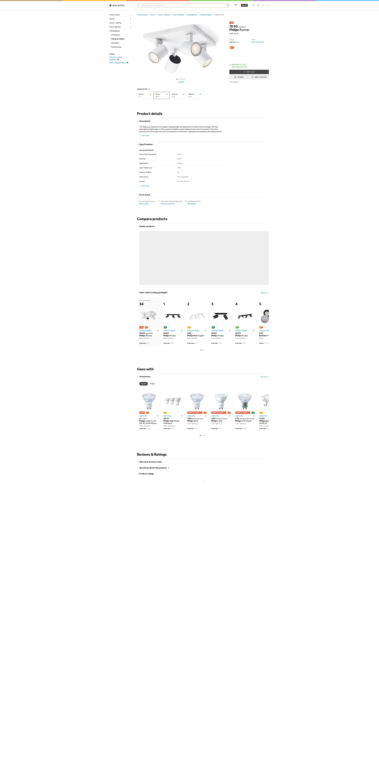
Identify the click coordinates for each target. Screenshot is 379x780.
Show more (145, 136)
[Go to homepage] (116, 5)
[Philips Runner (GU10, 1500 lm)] (221, 252)
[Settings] (235, 5)
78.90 (233, 26)
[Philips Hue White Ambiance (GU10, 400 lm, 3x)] (173, 403)
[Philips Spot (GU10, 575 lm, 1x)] (197, 403)
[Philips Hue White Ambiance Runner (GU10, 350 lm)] (245, 252)
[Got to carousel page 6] (184, 79)
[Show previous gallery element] (137, 48)
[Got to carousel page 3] (180, 79)
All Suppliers (192, 204)
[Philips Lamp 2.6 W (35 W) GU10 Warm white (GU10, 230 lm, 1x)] (149, 403)
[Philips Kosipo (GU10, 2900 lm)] (173, 314)
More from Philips (258, 41)
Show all (263, 227)
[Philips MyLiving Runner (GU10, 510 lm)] (269, 252)
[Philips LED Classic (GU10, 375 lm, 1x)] (245, 403)
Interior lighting (114, 27)
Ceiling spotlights (118, 39)
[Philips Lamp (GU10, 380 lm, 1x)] (221, 403)
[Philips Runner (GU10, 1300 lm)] (197, 252)
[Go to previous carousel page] (141, 252)
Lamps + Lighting (115, 23)
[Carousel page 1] (176, 79)
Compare (240, 77)
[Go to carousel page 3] (203, 276)
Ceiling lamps (115, 35)
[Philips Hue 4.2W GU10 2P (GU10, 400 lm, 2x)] (269, 403)
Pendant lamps (116, 47)
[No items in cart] (267, 5)
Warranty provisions (168, 204)
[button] (231, 47)
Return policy (144, 204)
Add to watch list (261, 77)
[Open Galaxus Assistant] (253, 5)
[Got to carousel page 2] (178, 79)
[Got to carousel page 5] (183, 79)
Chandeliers (115, 43)
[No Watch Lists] (263, 5)
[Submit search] (139, 5)
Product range (114, 15)
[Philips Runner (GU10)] (173, 252)
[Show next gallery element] (226, 48)
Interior (112, 19)
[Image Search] (227, 5)
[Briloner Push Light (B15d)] (269, 314)
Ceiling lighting (114, 31)
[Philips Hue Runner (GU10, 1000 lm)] (149, 252)
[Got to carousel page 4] (181, 79)
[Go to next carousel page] (265, 252)
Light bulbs (143, 408)
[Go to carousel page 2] (201, 276)
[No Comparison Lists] (258, 5)
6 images (181, 82)
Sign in (244, 5)
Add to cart (250, 72)
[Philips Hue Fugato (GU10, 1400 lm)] (197, 314)
